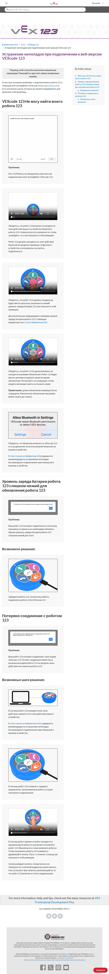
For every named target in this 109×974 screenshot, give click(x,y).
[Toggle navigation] (6, 3)
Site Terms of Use (40, 960)
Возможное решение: (89, 90)
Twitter (54, 916)
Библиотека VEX (10, 44)
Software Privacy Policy (63, 960)
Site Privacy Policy (29, 960)
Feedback (100, 970)
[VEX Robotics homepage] (50, 3)
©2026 (65, 954)
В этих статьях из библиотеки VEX (24, 456)
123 (23, 44)
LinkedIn (60, 916)
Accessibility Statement (78, 960)
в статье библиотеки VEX (35, 322)
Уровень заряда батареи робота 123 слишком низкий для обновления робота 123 (87, 84)
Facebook (48, 916)
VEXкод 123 (33, 44)
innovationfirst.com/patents (65, 958)
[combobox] (45, 9)
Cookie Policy (51, 960)
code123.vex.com (50, 85)
